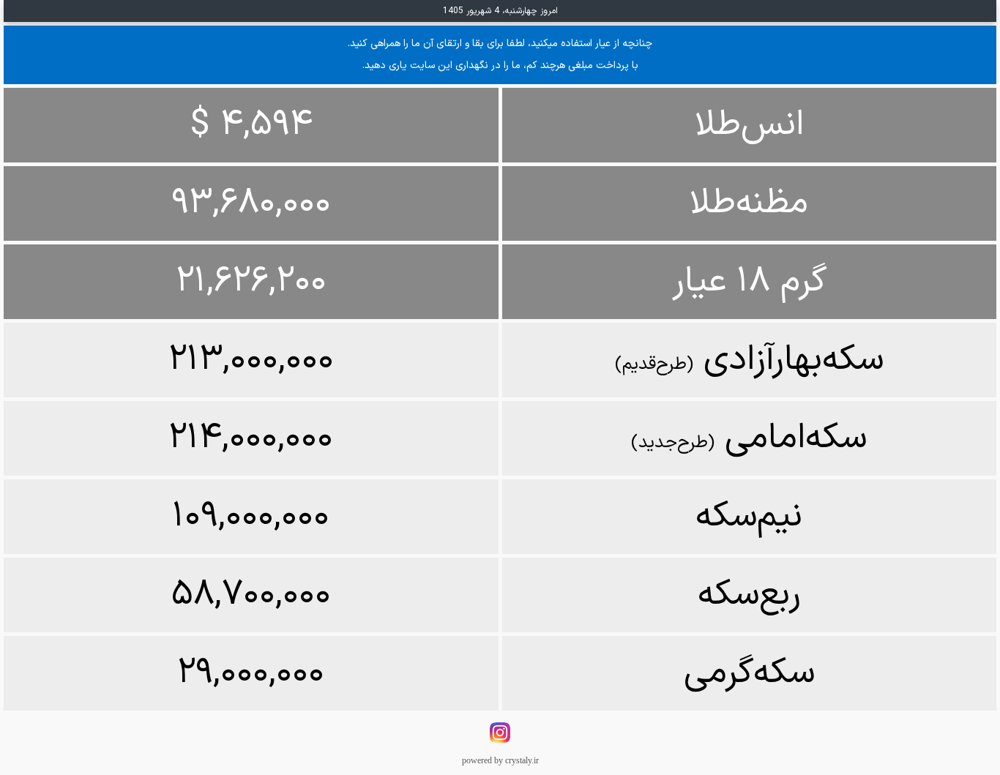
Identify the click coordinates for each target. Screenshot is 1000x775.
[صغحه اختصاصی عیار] (500, 740)
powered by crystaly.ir (500, 760)
